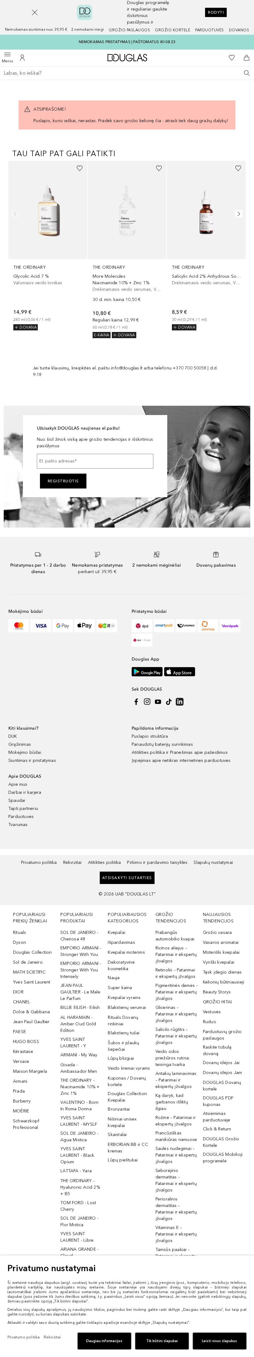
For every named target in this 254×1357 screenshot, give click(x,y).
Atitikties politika (104, 862)
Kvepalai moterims (126, 952)
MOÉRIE (21, 1111)
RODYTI (216, 12)
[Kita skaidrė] (237, 213)
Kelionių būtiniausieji (223, 982)
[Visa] (40, 625)
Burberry (22, 1101)
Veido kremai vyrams (129, 1068)
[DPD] (142, 625)
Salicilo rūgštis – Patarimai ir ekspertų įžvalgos (176, 1036)
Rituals (19, 932)
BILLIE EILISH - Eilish (80, 1007)
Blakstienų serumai (127, 1007)
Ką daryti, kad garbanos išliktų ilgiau (171, 1102)
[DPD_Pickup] (142, 640)
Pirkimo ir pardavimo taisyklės (157, 862)
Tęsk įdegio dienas (222, 972)
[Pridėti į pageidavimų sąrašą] (79, 168)
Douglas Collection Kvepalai (127, 1097)
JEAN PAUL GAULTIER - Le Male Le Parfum (80, 992)
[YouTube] (158, 701)
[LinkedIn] (179, 701)
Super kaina (120, 987)
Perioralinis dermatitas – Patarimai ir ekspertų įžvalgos (176, 1208)
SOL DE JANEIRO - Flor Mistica (79, 1221)
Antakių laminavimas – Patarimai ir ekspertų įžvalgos (176, 1080)
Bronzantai (119, 1109)
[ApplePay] (84, 625)
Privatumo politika (39, 862)
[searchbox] (127, 73)
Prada (19, 1091)
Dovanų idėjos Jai (221, 1062)
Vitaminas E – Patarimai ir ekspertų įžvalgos (176, 1234)
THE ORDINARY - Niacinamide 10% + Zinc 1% (79, 1087)
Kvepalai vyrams (124, 997)
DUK (12, 736)
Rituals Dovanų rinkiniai (123, 1021)
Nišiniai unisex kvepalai (122, 1122)
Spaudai (16, 800)
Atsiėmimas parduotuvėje (216, 1117)
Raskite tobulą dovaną (217, 1050)
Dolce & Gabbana (31, 1011)
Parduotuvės (209, 30)
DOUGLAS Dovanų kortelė (222, 1086)
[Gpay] (62, 625)
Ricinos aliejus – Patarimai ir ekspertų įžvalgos (176, 954)
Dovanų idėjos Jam (222, 1072)
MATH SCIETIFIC (29, 972)
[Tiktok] (168, 701)
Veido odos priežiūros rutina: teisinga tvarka (172, 1058)
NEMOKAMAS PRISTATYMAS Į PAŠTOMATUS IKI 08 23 (127, 42)
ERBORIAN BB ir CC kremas (128, 1148)
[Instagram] (147, 701)
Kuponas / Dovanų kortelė (127, 1081)
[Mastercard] (18, 625)
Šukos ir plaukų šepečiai (123, 1046)
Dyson (19, 942)
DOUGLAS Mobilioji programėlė (223, 1158)
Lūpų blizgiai (121, 1058)
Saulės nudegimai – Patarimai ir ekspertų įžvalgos (176, 1155)
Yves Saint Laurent (31, 982)
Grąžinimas (19, 744)
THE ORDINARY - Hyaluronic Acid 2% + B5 (80, 1187)
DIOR (18, 992)
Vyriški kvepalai (218, 962)
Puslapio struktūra (150, 736)
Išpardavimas (121, 942)
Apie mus (18, 784)
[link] (47, 245)
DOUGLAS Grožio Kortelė (221, 1142)
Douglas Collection (32, 952)
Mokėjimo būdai (24, 752)
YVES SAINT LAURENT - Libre (77, 1237)
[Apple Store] (179, 672)
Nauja (114, 977)
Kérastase (23, 1051)
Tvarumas (18, 824)
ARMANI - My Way (78, 1055)
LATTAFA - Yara (76, 1171)
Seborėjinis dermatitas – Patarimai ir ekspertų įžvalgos (176, 1180)
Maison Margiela (30, 1071)
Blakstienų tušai (123, 1033)
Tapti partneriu (23, 808)
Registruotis (63, 481)
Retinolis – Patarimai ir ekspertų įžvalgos (175, 973)
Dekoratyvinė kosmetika (121, 965)
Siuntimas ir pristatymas (32, 760)
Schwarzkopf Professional (26, 1124)
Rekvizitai (72, 862)
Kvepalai (116, 932)
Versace (21, 1061)
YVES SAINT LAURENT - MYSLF (78, 1121)
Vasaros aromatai (221, 942)
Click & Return (217, 1129)
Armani (20, 1081)
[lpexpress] (186, 625)
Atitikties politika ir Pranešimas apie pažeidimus (180, 752)
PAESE (19, 1031)
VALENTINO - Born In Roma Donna (79, 1106)
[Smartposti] (164, 625)
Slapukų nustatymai (213, 862)
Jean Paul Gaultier (31, 1021)
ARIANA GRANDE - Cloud (79, 1252)
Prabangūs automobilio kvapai (175, 936)
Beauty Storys (217, 992)
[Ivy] (106, 625)
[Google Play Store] (147, 672)
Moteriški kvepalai (221, 952)
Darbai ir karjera (24, 792)
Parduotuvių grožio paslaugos (222, 1035)
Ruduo (209, 1021)
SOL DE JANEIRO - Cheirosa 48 (79, 936)
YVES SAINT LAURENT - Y (73, 1043)
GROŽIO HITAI (217, 1002)
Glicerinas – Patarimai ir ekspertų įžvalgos (176, 1014)
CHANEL (21, 1002)
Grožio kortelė (172, 30)
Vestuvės (212, 1011)
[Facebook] (136, 701)
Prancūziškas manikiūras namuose (176, 1136)
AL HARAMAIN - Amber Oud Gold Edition (78, 1024)
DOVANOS (239, 30)
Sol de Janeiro (28, 962)
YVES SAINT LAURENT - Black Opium (77, 1155)
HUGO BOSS (26, 1041)
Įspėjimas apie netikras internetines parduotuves (181, 760)
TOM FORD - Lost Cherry (78, 1206)
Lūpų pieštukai (123, 1160)
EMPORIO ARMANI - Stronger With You (80, 951)
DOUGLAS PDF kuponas (218, 1101)
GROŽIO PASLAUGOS (129, 30)
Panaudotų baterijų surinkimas (162, 744)
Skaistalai (117, 1134)
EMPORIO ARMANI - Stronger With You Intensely (80, 970)
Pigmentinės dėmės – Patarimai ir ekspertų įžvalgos (176, 992)
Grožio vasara (217, 932)
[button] (34, 12)
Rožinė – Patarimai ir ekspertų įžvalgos (175, 1121)
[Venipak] (230, 625)
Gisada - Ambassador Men (78, 1068)
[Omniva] (208, 625)
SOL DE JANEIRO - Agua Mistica (79, 1137)
